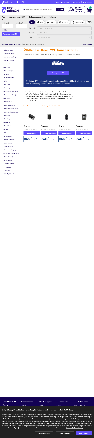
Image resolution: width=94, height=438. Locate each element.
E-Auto (52, 22)
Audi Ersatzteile (79, 405)
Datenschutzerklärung (74, 428)
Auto (41, 22)
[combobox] (40, 9)
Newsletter (88, 2)
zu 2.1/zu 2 (5, 23)
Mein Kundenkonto (62, 2)
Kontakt (41, 405)
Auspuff (59, 405)
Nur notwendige (44, 433)
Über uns (6, 405)
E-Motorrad (79, 22)
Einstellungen (64, 433)
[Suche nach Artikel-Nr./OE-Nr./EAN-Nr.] (60, 9)
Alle (32, 22)
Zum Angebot (32, 133)
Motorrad (65, 22)
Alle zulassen (84, 433)
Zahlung (23, 405)
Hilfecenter (88, 44)
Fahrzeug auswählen (57, 73)
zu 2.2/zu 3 (19, 23)
